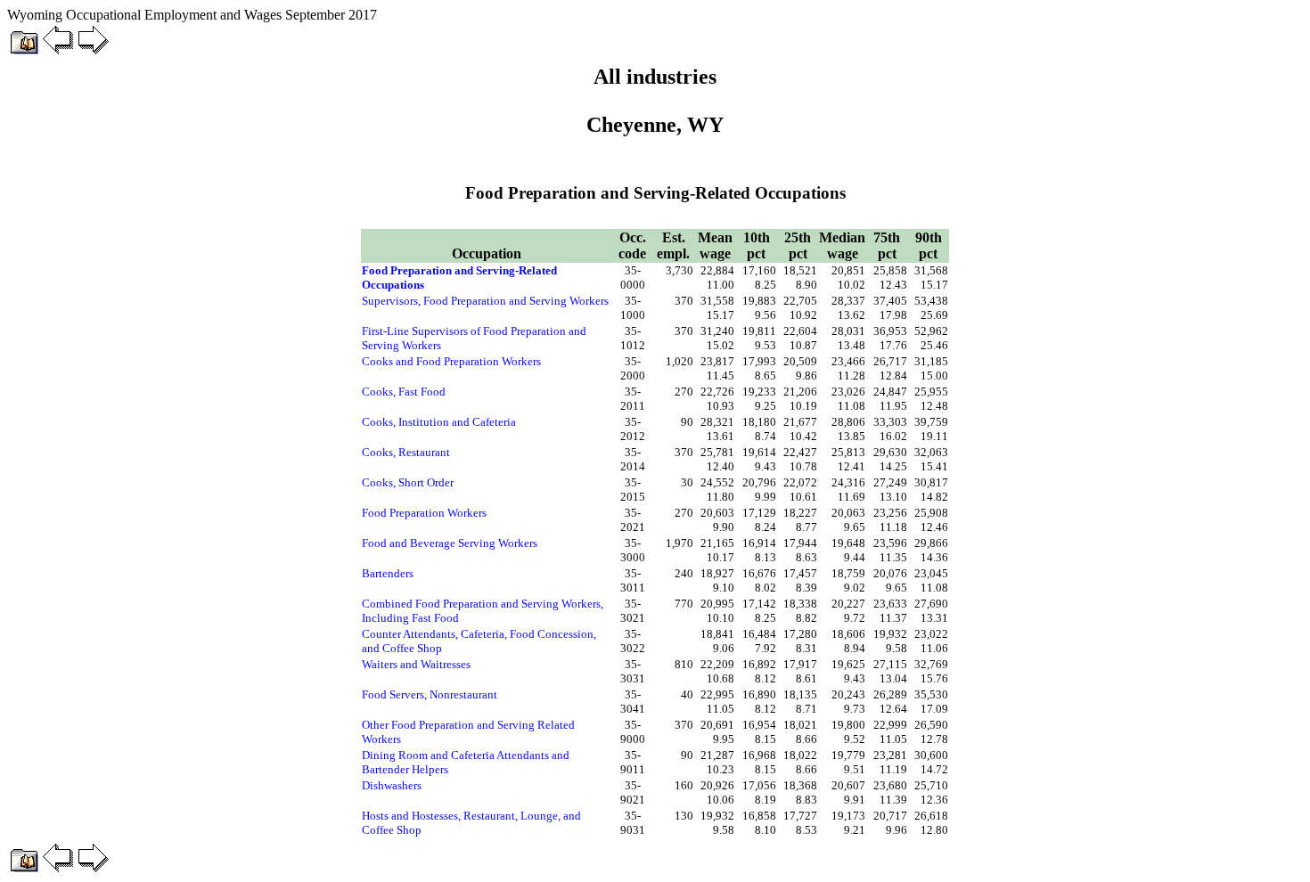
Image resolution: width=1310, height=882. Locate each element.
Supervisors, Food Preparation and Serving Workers (485, 300)
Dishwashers (392, 785)
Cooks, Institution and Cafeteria (439, 422)
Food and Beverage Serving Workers (449, 543)
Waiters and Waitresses (416, 664)
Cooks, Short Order (408, 482)
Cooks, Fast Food (404, 391)
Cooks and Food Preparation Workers (451, 361)
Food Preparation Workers (424, 512)
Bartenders (387, 573)
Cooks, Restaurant (406, 452)
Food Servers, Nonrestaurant (429, 694)
